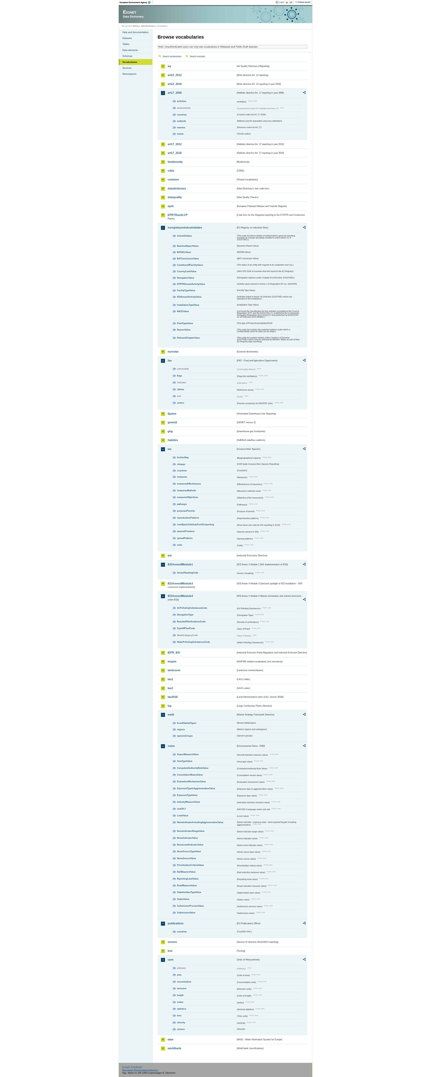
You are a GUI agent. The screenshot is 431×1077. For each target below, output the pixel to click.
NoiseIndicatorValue (187, 838)
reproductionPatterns (188, 518)
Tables (125, 44)
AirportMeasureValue (188, 754)
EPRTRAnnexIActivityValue (191, 284)
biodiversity (175, 161)
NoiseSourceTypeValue (189, 851)
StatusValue (183, 899)
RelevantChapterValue (188, 338)
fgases (172, 413)
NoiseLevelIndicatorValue (190, 844)
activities (181, 101)
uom (170, 959)
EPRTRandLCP (178, 215)
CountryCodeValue (186, 271)
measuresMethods (186, 490)
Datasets (127, 38)
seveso (172, 942)
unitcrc (180, 403)
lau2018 (173, 696)
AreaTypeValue (184, 761)
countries (182, 114)
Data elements (130, 50)
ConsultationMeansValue (190, 774)
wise (170, 1039)
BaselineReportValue (187, 246)
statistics (181, 1009)
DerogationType (185, 614)
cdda (171, 170)
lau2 (170, 688)
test (170, 950)
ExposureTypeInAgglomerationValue (196, 788)
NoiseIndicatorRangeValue (190, 831)
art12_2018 (175, 84)
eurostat (173, 351)
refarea (180, 389)
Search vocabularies (172, 56)
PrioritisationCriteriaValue (190, 865)
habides (173, 440)
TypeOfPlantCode (186, 628)
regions (181, 729)
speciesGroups (185, 736)
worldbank (174, 1048)
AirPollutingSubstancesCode (192, 608)
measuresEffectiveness (189, 483)
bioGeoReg (183, 457)
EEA (136, 2)
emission (182, 988)
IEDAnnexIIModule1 (180, 564)
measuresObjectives (187, 497)
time (179, 1015)
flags (179, 375)
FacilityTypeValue (186, 290)
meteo (180, 1002)
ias (169, 449)
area (179, 975)
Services (126, 68)
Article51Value (184, 236)
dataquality (175, 197)
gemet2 (172, 422)
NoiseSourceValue (186, 858)
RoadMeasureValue (187, 885)
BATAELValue (184, 252)
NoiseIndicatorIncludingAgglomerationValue (200, 822)
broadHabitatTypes (186, 723)
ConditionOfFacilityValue (190, 265)
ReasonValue (183, 329)
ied (170, 555)
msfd (171, 714)
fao (170, 360)
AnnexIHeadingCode (187, 572)
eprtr (171, 206)
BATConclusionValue (188, 258)
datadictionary (177, 188)
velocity (181, 1022)
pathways (182, 504)
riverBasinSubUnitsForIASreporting (195, 524)
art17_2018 (175, 152)
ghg (170, 431)
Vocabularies (129, 62)
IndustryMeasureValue (188, 802)
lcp (170, 705)
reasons (181, 127)
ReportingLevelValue (187, 878)
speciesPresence (185, 531)
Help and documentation (135, 32)
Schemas (127, 56)
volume (181, 1029)
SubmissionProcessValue (190, 906)
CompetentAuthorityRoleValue (192, 768)
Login (281, 2)
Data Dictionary (148, 26)
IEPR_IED (174, 652)
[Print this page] (287, 2)
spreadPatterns (185, 538)
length (180, 995)
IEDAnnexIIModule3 (180, 583)
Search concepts (197, 56)
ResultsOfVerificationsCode (191, 621)
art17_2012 (175, 144)
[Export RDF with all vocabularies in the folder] (304, 93)
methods (181, 121)
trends (180, 134)
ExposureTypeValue (187, 795)
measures (182, 477)
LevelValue (182, 815)
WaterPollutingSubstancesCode (193, 642)
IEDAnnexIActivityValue (189, 297)
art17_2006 (175, 92)
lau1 (170, 679)
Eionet (136, 26)
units (179, 545)
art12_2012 (175, 75)
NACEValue (183, 311)
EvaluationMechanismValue (191, 781)
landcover (174, 670)
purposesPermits (186, 511)
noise (171, 746)
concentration (184, 981)
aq (169, 66)
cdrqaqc (181, 464)
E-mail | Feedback (132, 1067)
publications (176, 923)
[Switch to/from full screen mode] (292, 2)
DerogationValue (185, 278)
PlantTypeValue (185, 323)
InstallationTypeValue (188, 305)
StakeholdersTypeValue (189, 892)
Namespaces (129, 73)
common (173, 179)
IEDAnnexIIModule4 (180, 596)
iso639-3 (181, 809)
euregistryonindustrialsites (185, 227)
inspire (172, 661)
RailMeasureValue (186, 872)
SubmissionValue (186, 912)
